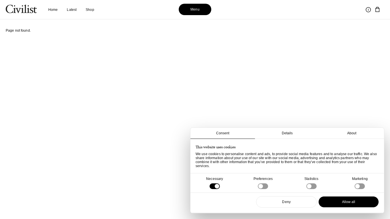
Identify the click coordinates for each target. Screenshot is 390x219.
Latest (72, 10)
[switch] (263, 186)
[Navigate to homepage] (21, 10)
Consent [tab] (223, 133)
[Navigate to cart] (377, 9)
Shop (90, 10)
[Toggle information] (368, 9)
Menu (194, 9)
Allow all (348, 202)
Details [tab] (287, 133)
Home (53, 10)
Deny (286, 202)
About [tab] (352, 133)
